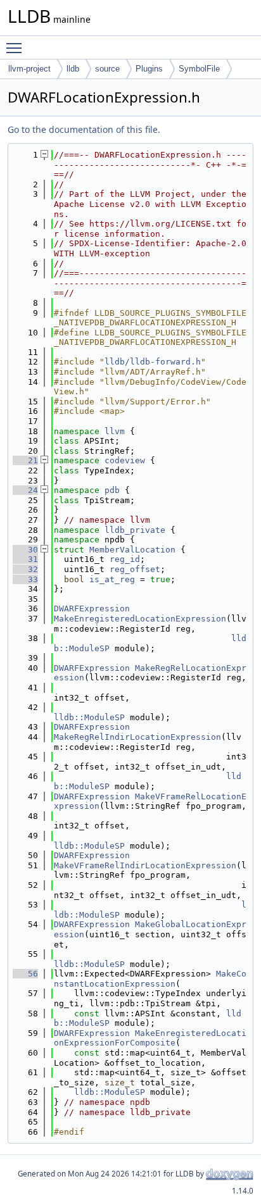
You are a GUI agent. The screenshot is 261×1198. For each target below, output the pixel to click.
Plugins (149, 68)
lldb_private (135, 530)
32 (25, 569)
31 (25, 559)
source (107, 68)
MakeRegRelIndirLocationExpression (137, 737)
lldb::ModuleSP (89, 717)
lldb (73, 68)
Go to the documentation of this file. (84, 129)
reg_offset (135, 569)
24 (25, 490)
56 (25, 973)
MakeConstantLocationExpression (150, 979)
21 (25, 460)
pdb (112, 490)
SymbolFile (199, 68)
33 (25, 579)
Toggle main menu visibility (16, 47)
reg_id (125, 559)
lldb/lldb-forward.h (153, 361)
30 (25, 549)
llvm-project (29, 68)
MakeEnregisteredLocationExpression (140, 618)
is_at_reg (112, 579)
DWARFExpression (92, 608)
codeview (125, 460)
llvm (115, 431)
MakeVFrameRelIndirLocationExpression (145, 865)
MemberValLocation (132, 549)
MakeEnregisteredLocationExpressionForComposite (150, 1038)
